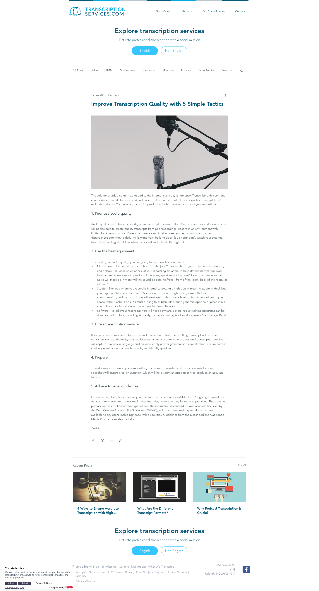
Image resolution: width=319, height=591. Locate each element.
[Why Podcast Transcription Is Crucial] (219, 487)
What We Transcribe (161, 566)
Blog (96, 566)
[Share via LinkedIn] (111, 440)
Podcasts (186, 70)
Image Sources (178, 572)
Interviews (149, 70)
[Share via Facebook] (93, 440)
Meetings (168, 70)
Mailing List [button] (138, 566)
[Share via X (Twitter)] (102, 440)
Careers (124, 566)
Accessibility (78, 576)
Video (94, 70)
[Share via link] (120, 440)
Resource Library (80, 566)
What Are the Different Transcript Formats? (155, 510)
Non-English (207, 70)
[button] (241, 70)
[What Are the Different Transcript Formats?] (159, 487)
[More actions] (225, 95)
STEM (108, 70)
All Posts (78, 70)
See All (242, 465)
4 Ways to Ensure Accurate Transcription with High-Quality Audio (98, 510)
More (225, 70)
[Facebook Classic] (246, 569)
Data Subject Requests (151, 572)
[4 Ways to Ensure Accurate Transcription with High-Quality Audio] (99, 487)
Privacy (129, 572)
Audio (95, 427)
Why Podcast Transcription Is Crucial (219, 510)
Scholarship (109, 566)
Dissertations (128, 70)
